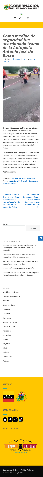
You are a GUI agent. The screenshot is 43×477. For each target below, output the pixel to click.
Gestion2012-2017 (10, 327)
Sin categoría (7, 357)
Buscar (5, 224)
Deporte (6, 301)
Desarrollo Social (9, 305)
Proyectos (6, 344)
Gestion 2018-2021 (10, 322)
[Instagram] (28, 18)
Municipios (31, 178)
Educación (6, 314)
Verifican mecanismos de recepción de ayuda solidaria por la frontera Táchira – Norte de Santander (19, 247)
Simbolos (6, 352)
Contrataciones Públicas (12, 296)
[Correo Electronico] (15, 18)
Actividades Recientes (18, 178)
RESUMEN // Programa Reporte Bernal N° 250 (19, 268)
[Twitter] (20, 18)
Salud (5, 348)
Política (5, 339)
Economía (6, 309)
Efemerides (7, 318)
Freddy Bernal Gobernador (18, 181)
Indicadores (7, 331)
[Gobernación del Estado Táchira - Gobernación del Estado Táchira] (21, 7)
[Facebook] (23, 18)
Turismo (6, 361)
